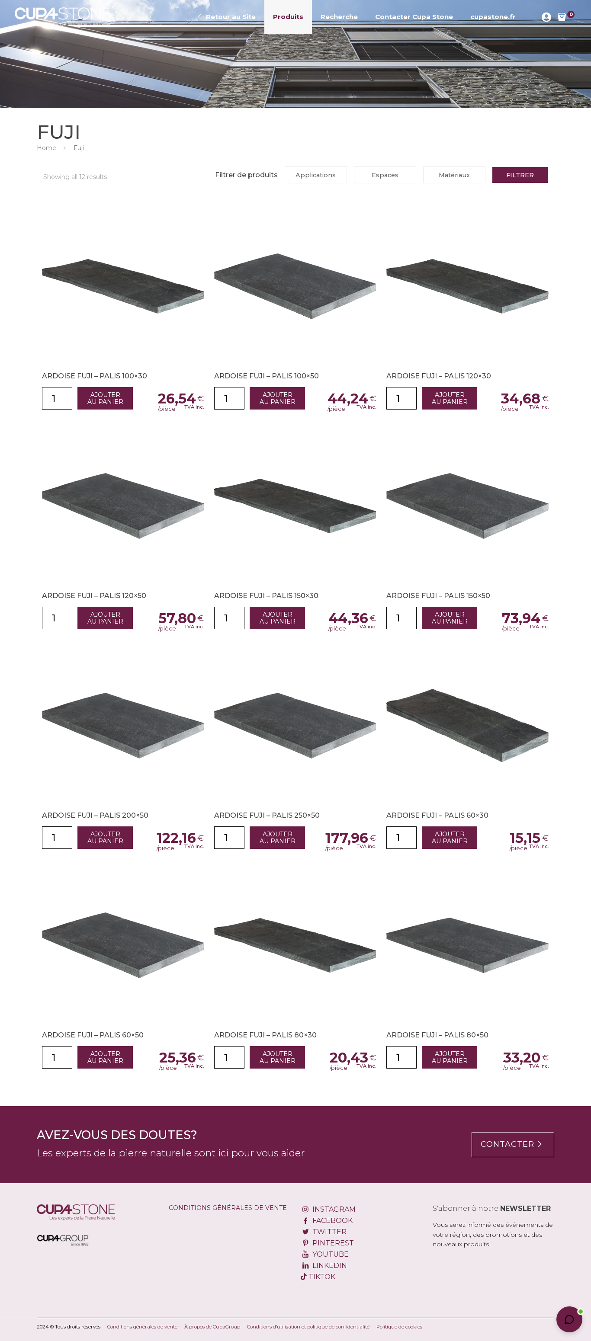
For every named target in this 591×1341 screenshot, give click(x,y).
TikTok (321, 1277)
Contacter (507, 1144)
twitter (328, 1232)
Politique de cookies (399, 1327)
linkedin (329, 1265)
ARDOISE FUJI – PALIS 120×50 (94, 596)
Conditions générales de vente (228, 1208)
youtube (329, 1254)
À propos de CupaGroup (212, 1327)
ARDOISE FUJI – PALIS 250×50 (267, 815)
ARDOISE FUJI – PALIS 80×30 (265, 1035)
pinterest (332, 1243)
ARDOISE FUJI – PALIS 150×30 (266, 596)
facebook (331, 1220)
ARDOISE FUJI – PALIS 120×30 (438, 376)
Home (46, 148)
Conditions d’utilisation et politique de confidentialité (308, 1327)
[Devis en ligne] (62, 17)
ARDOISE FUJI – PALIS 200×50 (95, 815)
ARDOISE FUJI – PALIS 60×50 (93, 1035)
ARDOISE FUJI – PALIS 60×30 (437, 815)
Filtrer (520, 175)
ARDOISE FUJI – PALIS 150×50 (438, 596)
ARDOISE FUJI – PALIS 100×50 (266, 376)
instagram (333, 1209)
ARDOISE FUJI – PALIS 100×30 (94, 376)
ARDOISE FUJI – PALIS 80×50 (437, 1035)
